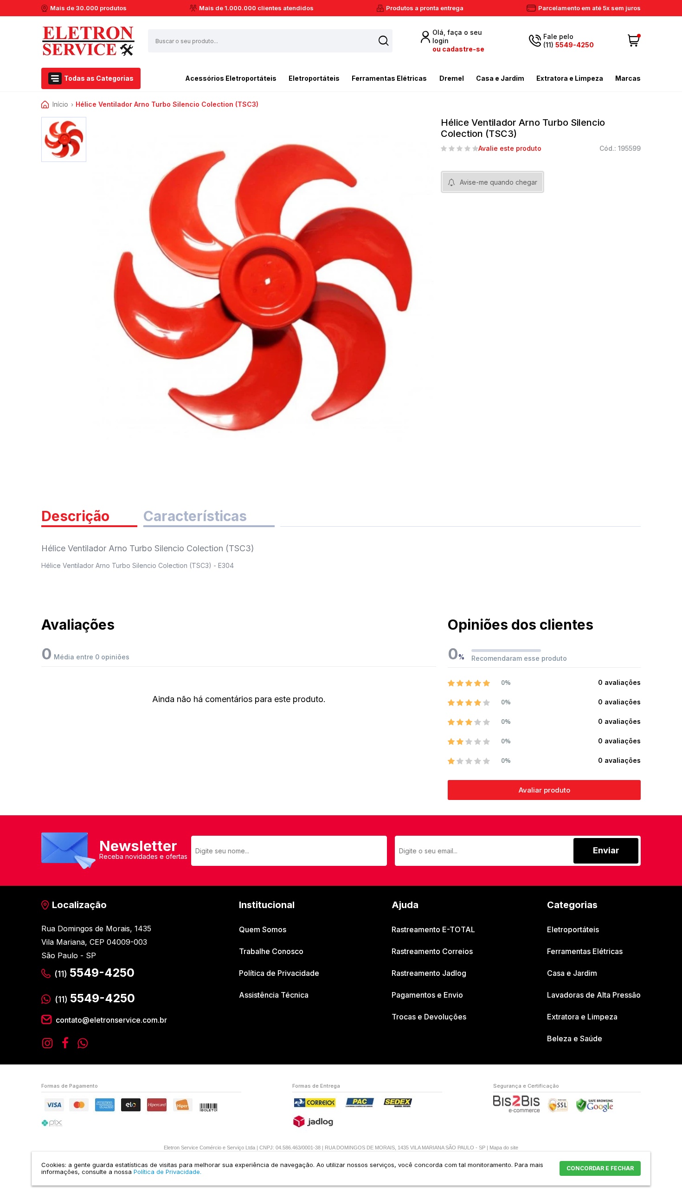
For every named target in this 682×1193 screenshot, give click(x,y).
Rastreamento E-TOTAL (433, 929)
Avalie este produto (509, 148)
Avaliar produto (544, 790)
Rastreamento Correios (432, 951)
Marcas (628, 78)
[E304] (63, 139)
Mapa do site (503, 1147)
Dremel (451, 78)
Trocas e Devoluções (429, 1016)
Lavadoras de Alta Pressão (594, 995)
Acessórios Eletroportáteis (231, 78)
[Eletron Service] (88, 41)
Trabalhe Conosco (271, 951)
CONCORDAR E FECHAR (600, 1168)
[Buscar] (384, 40)
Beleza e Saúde (574, 1038)
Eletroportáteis (314, 78)
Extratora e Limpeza (569, 78)
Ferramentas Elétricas (389, 78)
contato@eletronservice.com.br (111, 1020)
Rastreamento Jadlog (429, 973)
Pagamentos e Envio (427, 995)
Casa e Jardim (500, 78)
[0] (634, 41)
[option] (63, 139)
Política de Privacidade (279, 973)
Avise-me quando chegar (498, 182)
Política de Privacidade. (167, 1171)
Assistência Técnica (274, 995)
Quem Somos (262, 929)
